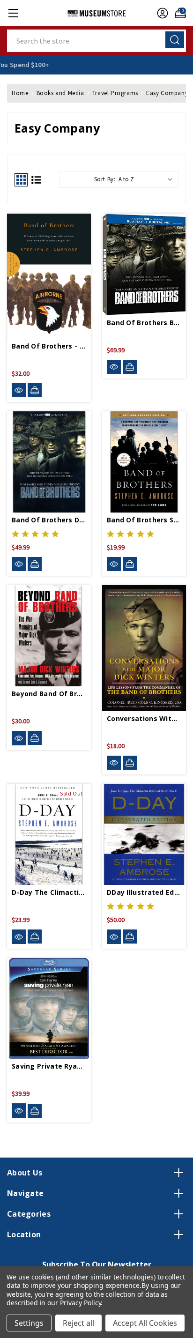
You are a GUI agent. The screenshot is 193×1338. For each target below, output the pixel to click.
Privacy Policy (80, 1302)
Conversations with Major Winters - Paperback (144, 718)
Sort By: (105, 179)
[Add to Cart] (35, 390)
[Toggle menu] (13, 13)
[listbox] (147, 179)
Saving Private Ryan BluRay (49, 1066)
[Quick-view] (19, 390)
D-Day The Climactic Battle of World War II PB (49, 892)
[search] (174, 39)
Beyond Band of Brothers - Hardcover (49, 693)
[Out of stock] (35, 936)
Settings (29, 1323)
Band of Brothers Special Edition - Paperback (144, 519)
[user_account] (160, 13)
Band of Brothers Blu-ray (144, 322)
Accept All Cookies (145, 1323)
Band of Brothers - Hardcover (49, 346)
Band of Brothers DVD (49, 519)
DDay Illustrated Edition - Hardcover (144, 892)
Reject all (78, 1323)
